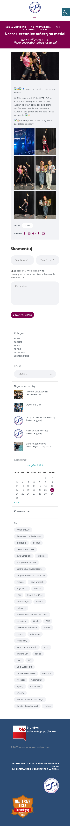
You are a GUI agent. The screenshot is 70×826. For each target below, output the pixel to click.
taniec (28, 225)
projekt (20, 634)
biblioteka (21, 543)
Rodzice (18, 342)
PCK (48, 621)
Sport (17, 346)
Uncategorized (21, 356)
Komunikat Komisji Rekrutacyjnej (37, 432)
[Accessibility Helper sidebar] (66, 12)
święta (48, 706)
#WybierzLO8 (23, 530)
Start (24, 40)
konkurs (38, 588)
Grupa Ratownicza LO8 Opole (31, 575)
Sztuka (17, 349)
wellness (21, 680)
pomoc (47, 627)
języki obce (22, 588)
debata (36, 543)
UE (29, 660)
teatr (19, 660)
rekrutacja (35, 634)
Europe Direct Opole (26, 562)
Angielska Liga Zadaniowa (29, 536)
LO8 (19, 595)
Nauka (9, 27)
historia (20, 582)
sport (46, 647)
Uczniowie (20, 27)
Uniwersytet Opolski (26, 673)
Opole (36, 621)
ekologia (42, 556)
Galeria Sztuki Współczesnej (30, 569)
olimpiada (21, 621)
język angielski (37, 582)
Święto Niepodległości (27, 706)
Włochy (20, 693)
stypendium (22, 654)
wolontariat (36, 680)
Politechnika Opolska (27, 627)
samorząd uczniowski (27, 647)
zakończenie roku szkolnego (30, 699)
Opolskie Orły (33, 404)
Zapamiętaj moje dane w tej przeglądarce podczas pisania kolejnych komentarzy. (33, 274)
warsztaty (46, 673)
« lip (16, 503)
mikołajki (21, 608)
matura (39, 601)
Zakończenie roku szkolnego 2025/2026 (38, 445)
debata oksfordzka (25, 549)
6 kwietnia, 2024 (42, 27)
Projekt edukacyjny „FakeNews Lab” (37, 393)
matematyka (23, 601)
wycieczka (35, 686)
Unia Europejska (24, 667)
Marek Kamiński (34, 595)
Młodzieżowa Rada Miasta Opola (32, 614)
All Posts (35, 40)
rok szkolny (22, 640)
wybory (20, 686)
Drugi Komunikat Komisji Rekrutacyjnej (41, 419)
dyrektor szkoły (24, 556)
